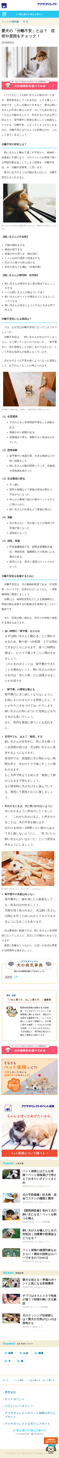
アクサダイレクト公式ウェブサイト (27, 1423)
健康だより (37, 1327)
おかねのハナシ (42, 1186)
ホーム (5, 1380)
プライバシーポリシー (19, 1406)
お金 (25, 1353)
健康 (40, 1353)
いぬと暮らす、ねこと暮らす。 (42, 1380)
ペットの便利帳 (10, 21)
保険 (10, 1353)
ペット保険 (18, 1380)
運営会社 (10, 1392)
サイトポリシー (15, 1399)
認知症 (9, 977)
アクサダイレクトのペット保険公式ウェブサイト (30, 1414)
